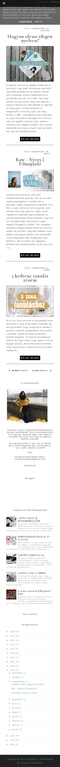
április (15, 716)
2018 (12, 666)
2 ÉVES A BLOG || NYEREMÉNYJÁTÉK (29, 519)
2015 (12, 740)
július (15, 703)
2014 (12, 744)
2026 (13, 631)
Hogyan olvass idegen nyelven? (30, 38)
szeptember (18, 681)
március (16, 721)
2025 (12, 636)
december (17, 673)
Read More (30, 139)
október (16, 677)
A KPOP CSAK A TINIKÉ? (32, 573)
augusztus (17, 699)
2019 (12, 662)
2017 (12, 670)
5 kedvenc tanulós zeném (30, 278)
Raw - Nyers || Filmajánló (30, 162)
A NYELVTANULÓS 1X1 (31, 555)
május (15, 712)
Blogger (55, 2)
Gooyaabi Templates (32, 762)
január (15, 729)
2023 (13, 644)
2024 (13, 640)
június (15, 708)
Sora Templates (29, 759)
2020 (13, 657)
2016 (12, 736)
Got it (38, 22)
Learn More (25, 22)
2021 (12, 653)
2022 (13, 649)
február (16, 725)
